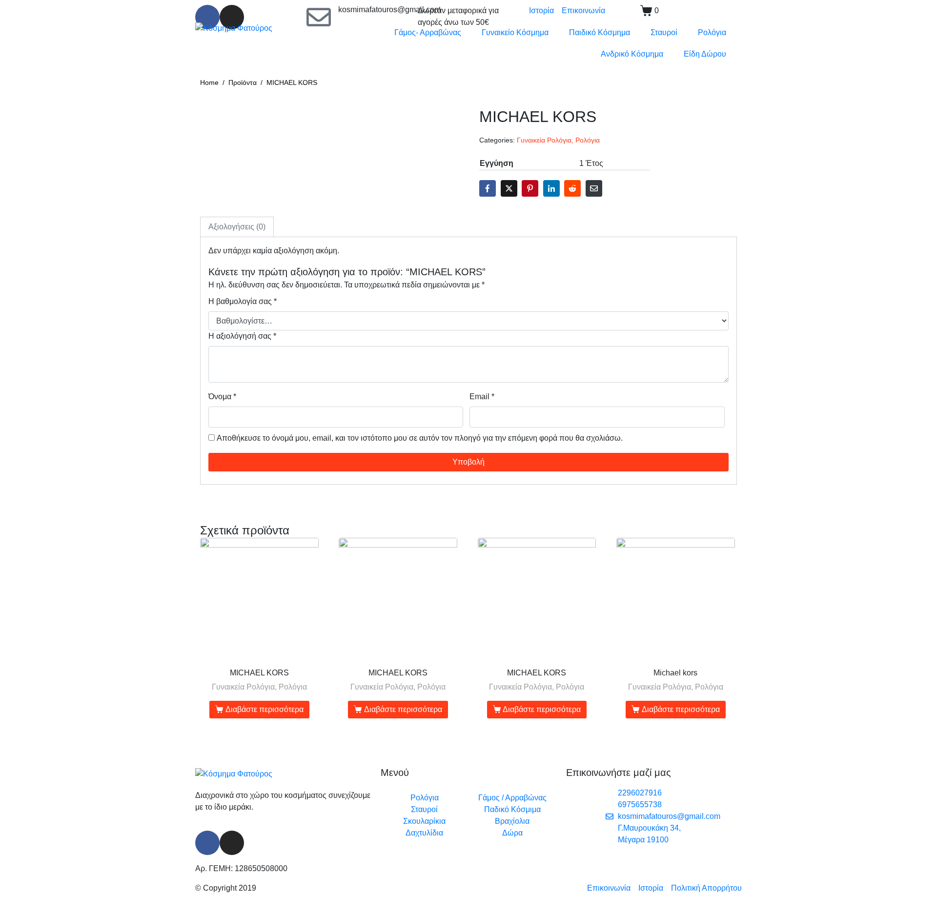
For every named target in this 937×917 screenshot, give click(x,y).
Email (481, 396)
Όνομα (222, 396)
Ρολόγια (587, 140)
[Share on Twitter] (509, 188)
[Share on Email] (594, 188)
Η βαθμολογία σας (242, 301)
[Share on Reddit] (572, 188)
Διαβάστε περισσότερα (264, 709)
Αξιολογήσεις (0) (236, 227)
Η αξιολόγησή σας (242, 336)
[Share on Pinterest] (530, 188)
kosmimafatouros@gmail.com (389, 9)
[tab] (237, 227)
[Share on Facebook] (487, 188)
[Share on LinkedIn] (551, 188)
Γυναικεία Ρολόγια (544, 140)
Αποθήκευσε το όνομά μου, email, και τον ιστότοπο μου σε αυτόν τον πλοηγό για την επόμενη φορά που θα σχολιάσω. (420, 438)
